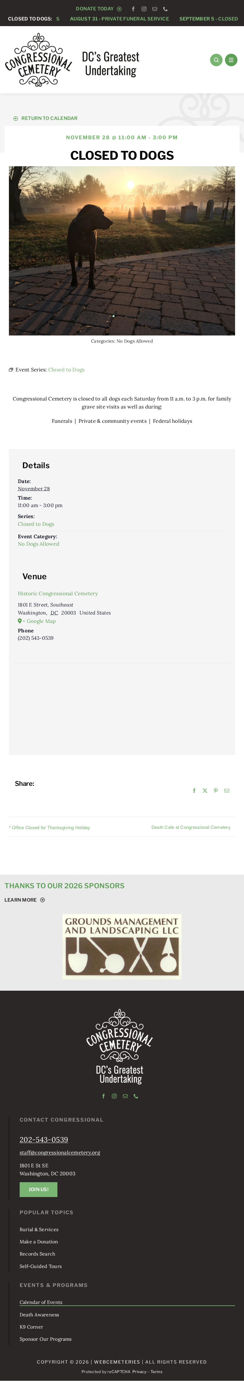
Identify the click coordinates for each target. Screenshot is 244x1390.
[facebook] (133, 9)
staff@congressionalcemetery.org (60, 1152)
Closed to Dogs (191, 19)
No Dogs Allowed (135, 341)
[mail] (154, 9)
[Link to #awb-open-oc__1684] (231, 60)
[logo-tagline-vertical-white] (119, 1011)
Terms (156, 1371)
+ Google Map (39, 621)
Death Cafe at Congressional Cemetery (191, 827)
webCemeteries (117, 1362)
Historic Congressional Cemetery (58, 593)
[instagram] (144, 9)
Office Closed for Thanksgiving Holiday (51, 827)
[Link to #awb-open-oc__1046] (216, 60)
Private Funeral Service (90, 19)
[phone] (165, 9)
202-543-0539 (44, 1139)
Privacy (139, 1371)
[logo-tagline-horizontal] (72, 34)
